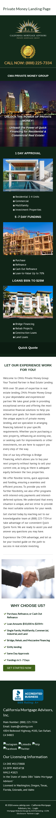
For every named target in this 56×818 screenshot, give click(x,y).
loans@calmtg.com (22, 726)
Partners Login (33, 813)
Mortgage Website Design (17, 811)
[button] (19, 668)
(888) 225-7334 (28, 722)
